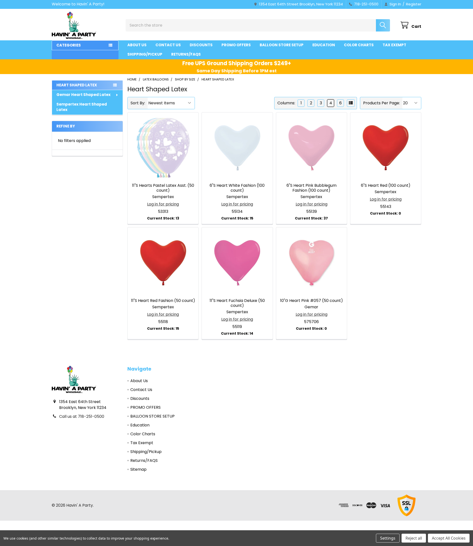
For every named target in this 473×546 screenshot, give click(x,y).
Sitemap (138, 469)
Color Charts (359, 44)
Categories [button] (68, 45)
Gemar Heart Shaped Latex (83, 94)
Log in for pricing (163, 204)
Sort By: (138, 103)
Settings (387, 538)
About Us (137, 44)
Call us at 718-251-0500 (81, 416)
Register (413, 4)
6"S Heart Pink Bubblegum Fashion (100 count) (312, 188)
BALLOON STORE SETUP (282, 44)
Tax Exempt (394, 44)
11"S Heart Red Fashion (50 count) (163, 300)
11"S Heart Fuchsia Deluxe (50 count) (237, 303)
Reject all (413, 538)
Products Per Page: (381, 103)
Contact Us (168, 44)
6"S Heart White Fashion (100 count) (237, 188)
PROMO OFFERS (236, 44)
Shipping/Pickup (144, 54)
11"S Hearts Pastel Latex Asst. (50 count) (163, 188)
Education (323, 44)
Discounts (201, 44)
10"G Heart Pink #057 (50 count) (311, 300)
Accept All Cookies (449, 538)
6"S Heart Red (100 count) (385, 185)
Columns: (286, 103)
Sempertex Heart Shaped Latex (81, 107)
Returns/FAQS (186, 54)
